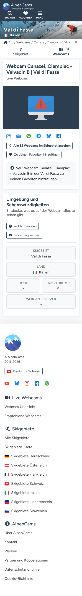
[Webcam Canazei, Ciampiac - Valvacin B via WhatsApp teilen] (28, 135)
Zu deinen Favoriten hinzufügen (36, 154)
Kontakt (11, 542)
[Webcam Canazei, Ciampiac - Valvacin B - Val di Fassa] (41, 107)
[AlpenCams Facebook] (37, 383)
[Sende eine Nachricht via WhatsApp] (47, 383)
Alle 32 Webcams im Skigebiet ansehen (42, 146)
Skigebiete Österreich (29, 465)
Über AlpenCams (18, 533)
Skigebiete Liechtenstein (31, 502)
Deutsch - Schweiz (27, 371)
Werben (11, 551)
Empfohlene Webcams (23, 416)
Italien (44, 272)
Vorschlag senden (27, 235)
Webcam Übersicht (20, 407)
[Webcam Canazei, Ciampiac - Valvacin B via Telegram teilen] (38, 135)
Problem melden (25, 226)
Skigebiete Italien (25, 492)
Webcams (23, 42)
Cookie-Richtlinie (19, 578)
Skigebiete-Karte (18, 447)
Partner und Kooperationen (26, 560)
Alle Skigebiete (17, 438)
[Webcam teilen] (8, 135)
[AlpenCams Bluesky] (17, 383)
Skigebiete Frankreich (29, 474)
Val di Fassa (41, 256)
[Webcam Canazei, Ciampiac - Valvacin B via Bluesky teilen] (48, 135)
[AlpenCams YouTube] (7, 383)
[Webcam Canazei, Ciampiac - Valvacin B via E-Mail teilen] (18, 135)
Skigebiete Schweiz (27, 483)
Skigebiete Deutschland (30, 456)
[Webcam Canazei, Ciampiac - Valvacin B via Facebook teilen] (58, 135)
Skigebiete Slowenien (29, 511)
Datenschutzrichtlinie (22, 569)
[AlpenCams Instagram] (27, 383)
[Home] (6, 42)
